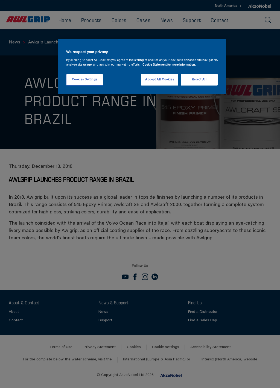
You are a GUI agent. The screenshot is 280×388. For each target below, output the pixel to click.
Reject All (199, 79)
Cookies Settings (84, 79)
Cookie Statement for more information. (169, 64)
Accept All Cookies (159, 79)
